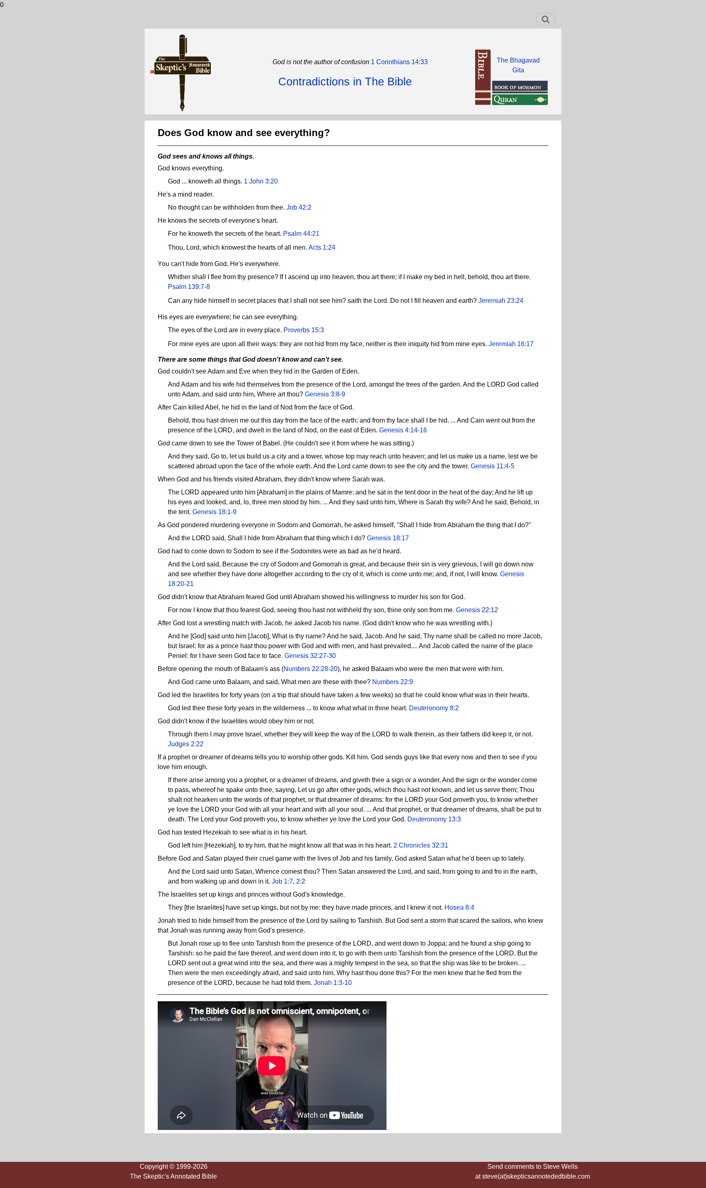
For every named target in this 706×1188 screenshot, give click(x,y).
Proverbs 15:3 (304, 330)
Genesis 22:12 (477, 609)
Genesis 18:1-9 (214, 511)
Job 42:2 (298, 207)
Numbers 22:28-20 (310, 668)
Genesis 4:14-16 (403, 430)
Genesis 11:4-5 (492, 466)
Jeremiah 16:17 (511, 343)
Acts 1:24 (321, 247)
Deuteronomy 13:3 (434, 819)
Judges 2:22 (185, 744)
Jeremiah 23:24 (500, 300)
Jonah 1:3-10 (333, 982)
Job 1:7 (282, 881)
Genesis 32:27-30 (310, 655)
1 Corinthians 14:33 (398, 61)
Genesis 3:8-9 (325, 394)
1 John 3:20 (261, 181)
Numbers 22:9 (392, 681)
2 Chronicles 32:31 (420, 845)
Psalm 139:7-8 (189, 286)
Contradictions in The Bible (345, 82)
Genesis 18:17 (388, 538)
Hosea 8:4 (459, 907)
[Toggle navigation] (545, 19)
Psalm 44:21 (301, 233)
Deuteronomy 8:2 (434, 708)
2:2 (300, 881)
